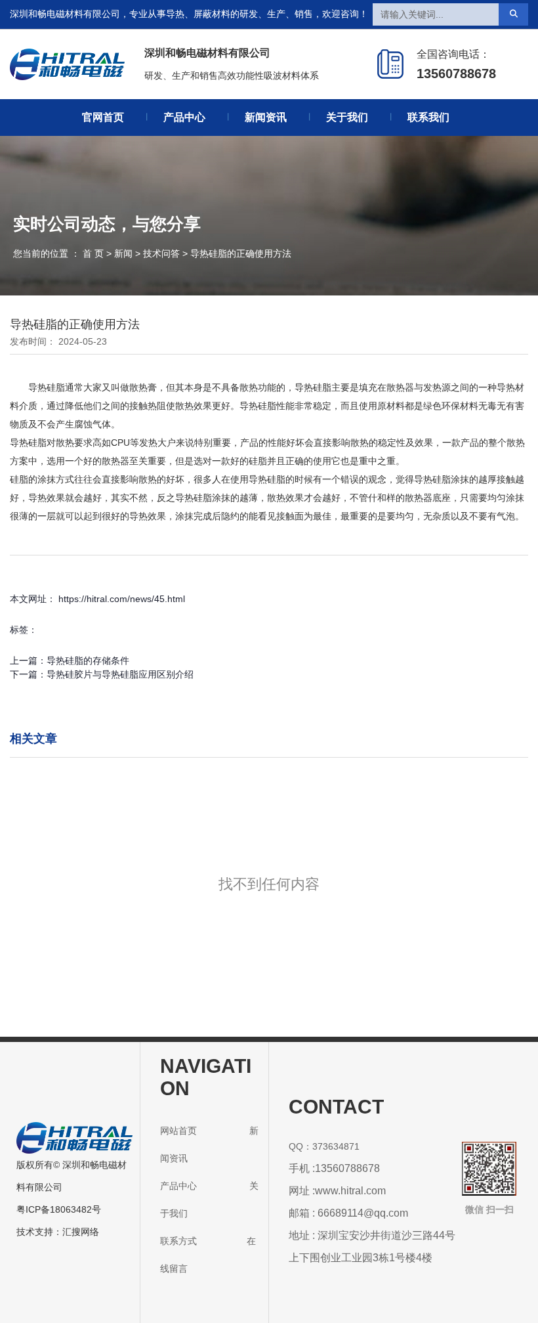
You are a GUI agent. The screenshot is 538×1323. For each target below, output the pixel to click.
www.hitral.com (350, 1190)
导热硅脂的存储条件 (88, 660)
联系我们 (428, 117)
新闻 (123, 254)
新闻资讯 (266, 117)
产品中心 (184, 117)
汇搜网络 (80, 1231)
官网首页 (103, 117)
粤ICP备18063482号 (58, 1209)
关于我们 (347, 117)
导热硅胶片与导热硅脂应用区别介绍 (120, 674)
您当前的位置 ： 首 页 (59, 254)
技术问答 (161, 254)
